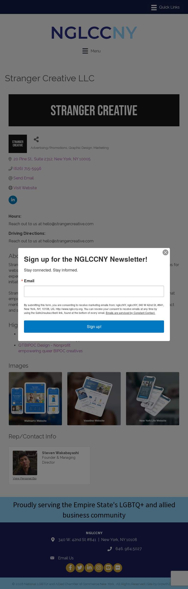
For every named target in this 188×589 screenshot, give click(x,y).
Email (29, 281)
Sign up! (94, 326)
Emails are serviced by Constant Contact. (130, 313)
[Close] (165, 252)
